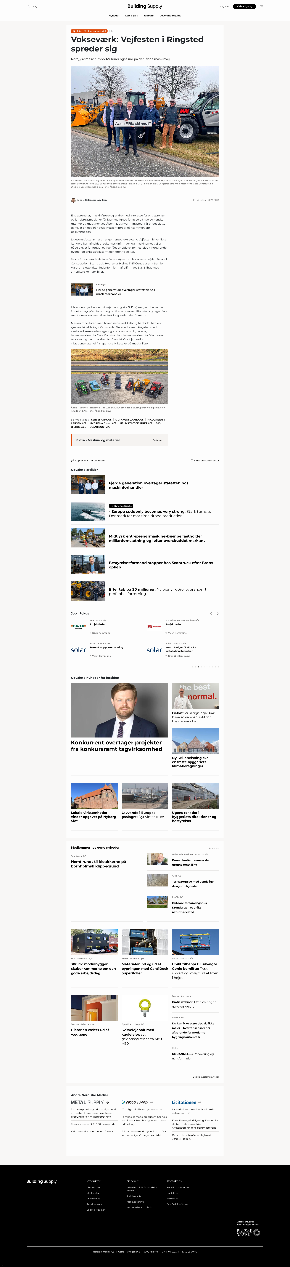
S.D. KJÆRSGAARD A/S (129, 419)
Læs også (101, 284)
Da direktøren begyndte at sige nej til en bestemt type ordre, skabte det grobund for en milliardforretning (93, 1113)
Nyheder (114, 15)
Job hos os (172, 1198)
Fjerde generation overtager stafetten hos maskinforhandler (125, 292)
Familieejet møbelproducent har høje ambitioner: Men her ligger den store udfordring (144, 1120)
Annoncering (93, 1198)
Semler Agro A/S (101, 419)
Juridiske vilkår (134, 1196)
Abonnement (94, 1187)
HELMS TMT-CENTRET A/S (136, 423)
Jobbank (149, 15)
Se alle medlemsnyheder (206, 1076)
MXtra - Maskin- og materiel (91, 31)
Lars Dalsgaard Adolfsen (93, 200)
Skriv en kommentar (206, 460)
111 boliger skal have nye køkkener (142, 1109)
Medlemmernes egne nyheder (95, 847)
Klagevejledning (135, 1201)
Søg (35, 6)
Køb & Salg (131, 15)
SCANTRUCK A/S (100, 427)
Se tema (157, 440)
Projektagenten (95, 1204)
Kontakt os (172, 1193)
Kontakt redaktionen (178, 1187)
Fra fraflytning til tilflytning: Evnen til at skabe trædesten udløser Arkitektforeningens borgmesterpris (195, 1124)
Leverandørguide (170, 15)
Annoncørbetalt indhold (139, 1207)
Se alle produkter (96, 1209)
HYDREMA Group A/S (103, 423)
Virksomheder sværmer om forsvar (92, 1131)
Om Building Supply (177, 1204)
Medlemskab (93, 1193)
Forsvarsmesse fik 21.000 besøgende (93, 1124)
